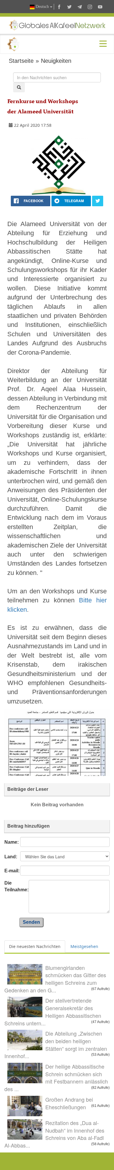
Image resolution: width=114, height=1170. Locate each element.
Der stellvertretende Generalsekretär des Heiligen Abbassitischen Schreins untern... (52, 1011)
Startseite (21, 60)
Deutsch (42, 6)
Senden (31, 922)
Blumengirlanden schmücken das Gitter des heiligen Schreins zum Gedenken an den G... (55, 979)
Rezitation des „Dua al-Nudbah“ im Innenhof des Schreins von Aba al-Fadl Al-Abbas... (54, 1134)
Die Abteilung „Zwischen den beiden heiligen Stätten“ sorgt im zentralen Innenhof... (55, 1044)
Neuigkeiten (56, 60)
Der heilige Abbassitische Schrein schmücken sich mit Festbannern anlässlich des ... (56, 1077)
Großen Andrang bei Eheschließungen (69, 1103)
